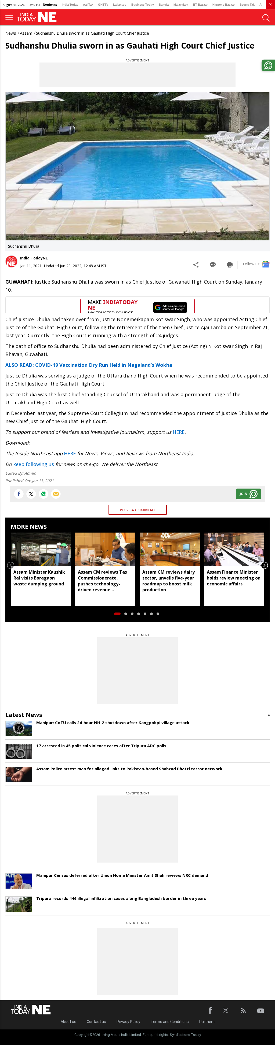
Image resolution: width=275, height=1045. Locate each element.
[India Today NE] (38, 17)
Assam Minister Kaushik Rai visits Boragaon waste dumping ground (39, 578)
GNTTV (103, 4)
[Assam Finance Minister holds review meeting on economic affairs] (234, 549)
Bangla (164, 4)
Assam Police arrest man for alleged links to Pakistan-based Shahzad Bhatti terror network (129, 768)
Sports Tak (247, 4)
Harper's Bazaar (223, 4)
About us (68, 1022)
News (10, 33)
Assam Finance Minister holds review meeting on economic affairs (233, 578)
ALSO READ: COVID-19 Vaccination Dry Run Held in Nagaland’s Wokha (88, 365)
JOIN (243, 494)
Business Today (142, 4)
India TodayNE (34, 258)
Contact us (96, 1022)
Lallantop (119, 4)
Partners (207, 1022)
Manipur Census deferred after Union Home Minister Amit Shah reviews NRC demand (122, 875)
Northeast (50, 4)
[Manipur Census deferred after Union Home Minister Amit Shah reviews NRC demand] (19, 881)
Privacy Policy (128, 1022)
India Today (70, 4)
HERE (178, 432)
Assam (26, 33)
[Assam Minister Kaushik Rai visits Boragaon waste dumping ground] (41, 549)
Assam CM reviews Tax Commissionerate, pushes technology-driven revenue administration (102, 581)
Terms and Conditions (170, 1022)
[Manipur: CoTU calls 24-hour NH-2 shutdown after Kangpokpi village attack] (19, 728)
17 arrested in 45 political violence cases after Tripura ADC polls (101, 745)
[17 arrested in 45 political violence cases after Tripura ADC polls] (19, 751)
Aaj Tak (88, 4)
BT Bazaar (200, 4)
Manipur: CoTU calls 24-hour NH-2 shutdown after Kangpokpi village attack (112, 722)
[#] (43, 494)
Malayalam (180, 4)
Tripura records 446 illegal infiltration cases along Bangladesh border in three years (121, 898)
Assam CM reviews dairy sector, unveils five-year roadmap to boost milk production (168, 581)
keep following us (33, 464)
